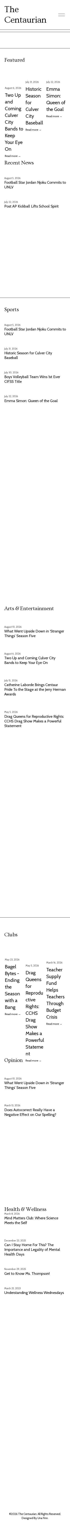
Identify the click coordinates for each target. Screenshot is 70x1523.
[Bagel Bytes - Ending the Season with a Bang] (14, 949)
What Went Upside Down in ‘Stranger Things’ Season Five (34, 633)
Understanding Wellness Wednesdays (34, 1292)
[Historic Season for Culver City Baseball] (35, 72)
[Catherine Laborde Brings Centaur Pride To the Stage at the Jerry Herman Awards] (35, 673)
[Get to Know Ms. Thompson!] (27, 1263)
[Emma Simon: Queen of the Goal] (56, 72)
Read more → (13, 156)
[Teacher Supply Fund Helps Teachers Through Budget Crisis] (56, 950)
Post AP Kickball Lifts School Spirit (31, 206)
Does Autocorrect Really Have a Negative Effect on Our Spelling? (30, 1112)
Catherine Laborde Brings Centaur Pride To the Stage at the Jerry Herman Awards (35, 689)
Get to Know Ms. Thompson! (27, 1273)
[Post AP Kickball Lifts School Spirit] (31, 195)
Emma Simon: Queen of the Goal (31, 401)
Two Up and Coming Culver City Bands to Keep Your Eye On (29, 660)
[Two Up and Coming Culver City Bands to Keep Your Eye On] (14, 75)
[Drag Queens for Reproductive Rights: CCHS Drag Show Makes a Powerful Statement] (35, 704)
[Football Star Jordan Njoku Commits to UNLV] (35, 172)
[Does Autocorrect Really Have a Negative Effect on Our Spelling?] (35, 1098)
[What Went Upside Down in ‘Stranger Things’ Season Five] (35, 619)
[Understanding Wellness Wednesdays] (34, 1282)
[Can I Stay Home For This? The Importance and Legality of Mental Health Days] (35, 1233)
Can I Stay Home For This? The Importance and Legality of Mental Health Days (32, 1249)
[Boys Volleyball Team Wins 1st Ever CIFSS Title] (35, 366)
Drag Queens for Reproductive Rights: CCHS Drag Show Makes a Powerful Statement (34, 721)
